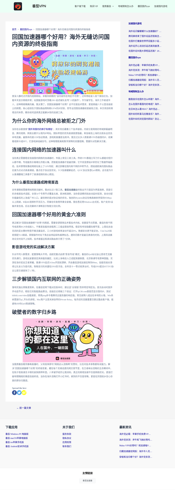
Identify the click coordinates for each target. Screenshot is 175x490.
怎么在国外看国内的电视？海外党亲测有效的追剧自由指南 (145, 104)
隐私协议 (66, 438)
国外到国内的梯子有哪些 (40, 129)
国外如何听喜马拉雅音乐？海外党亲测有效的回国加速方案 (145, 114)
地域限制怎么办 (125, 6)
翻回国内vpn (144, 6)
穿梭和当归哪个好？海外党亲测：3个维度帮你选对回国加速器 (145, 85)
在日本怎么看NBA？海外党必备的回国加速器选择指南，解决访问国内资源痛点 (145, 109)
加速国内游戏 (160, 6)
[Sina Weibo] (24, 392)
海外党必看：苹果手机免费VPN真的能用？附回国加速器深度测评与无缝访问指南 (145, 65)
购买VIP (94, 6)
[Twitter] (19, 392)
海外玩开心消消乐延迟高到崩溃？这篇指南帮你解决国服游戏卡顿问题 (145, 46)
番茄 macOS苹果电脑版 (16, 438)
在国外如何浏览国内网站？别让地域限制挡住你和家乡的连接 (145, 119)
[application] (112, 6)
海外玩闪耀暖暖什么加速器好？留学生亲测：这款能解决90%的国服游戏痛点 (145, 31)
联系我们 (66, 446)
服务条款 (66, 434)
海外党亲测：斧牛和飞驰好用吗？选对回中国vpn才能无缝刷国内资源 (145, 70)
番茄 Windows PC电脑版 (16, 434)
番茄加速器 (87, 481)
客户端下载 (80, 6)
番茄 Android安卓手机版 (17, 446)
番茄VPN (39, 6)
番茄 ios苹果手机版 (14, 442)
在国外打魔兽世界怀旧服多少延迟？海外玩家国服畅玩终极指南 (145, 41)
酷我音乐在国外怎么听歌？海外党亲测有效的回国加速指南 (145, 99)
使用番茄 (106, 6)
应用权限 (66, 442)
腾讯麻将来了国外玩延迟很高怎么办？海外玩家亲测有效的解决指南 (145, 36)
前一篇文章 (24, 408)
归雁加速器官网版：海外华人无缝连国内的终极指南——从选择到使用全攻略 (145, 80)
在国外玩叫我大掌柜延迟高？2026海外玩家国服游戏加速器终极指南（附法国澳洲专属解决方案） (145, 51)
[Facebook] (14, 392)
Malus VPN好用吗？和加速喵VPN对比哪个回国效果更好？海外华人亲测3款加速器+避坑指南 (145, 75)
